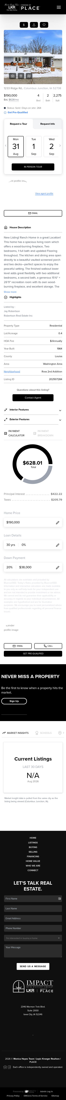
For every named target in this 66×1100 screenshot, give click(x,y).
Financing (33, 856)
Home (33, 838)
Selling (33, 852)
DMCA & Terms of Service (35, 1096)
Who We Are (33, 865)
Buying (33, 847)
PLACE (33, 1062)
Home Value (33, 861)
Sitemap (55, 1096)
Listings (33, 842)
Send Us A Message (33, 966)
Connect (33, 870)
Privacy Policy (13, 1096)
